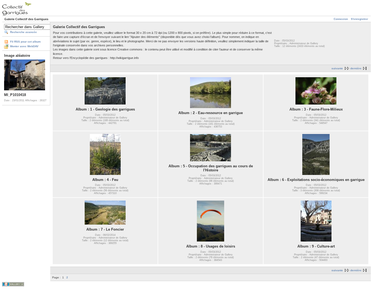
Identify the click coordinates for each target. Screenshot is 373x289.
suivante (337, 68)
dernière (356, 68)
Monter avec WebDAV (24, 46)
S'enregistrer (359, 18)
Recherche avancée (23, 32)
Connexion (341, 18)
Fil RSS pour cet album (25, 41)
